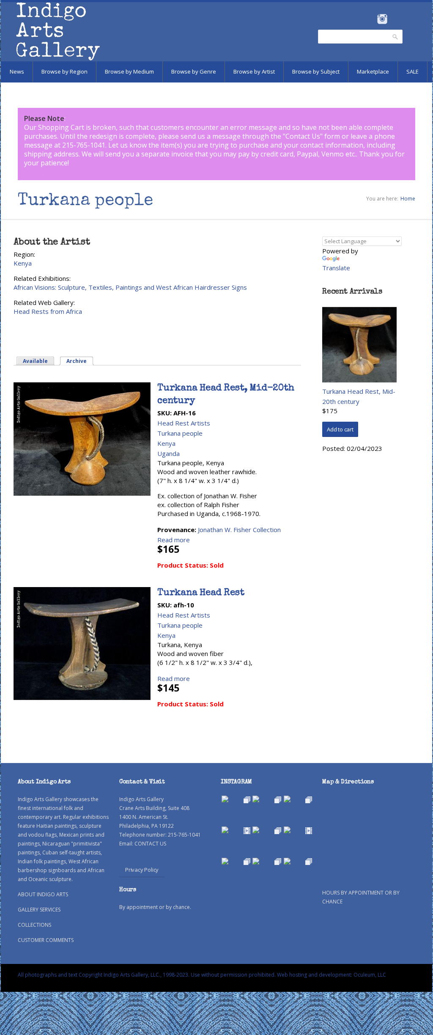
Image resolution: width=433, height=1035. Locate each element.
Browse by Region (64, 71)
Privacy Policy (142, 869)
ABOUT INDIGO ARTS (43, 894)
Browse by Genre (193, 71)
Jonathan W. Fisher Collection (239, 529)
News (17, 71)
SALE (412, 71)
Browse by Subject (316, 71)
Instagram (382, 19)
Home (407, 198)
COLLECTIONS (34, 924)
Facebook (370, 19)
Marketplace (373, 71)
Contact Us (302, 136)
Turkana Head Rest (200, 593)
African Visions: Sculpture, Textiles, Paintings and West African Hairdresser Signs (130, 287)
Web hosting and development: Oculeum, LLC (331, 974)
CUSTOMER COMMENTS (46, 940)
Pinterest (395, 19)
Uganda (168, 453)
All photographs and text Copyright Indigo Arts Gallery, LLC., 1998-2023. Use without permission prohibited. (147, 974)
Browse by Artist (254, 71)
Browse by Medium (129, 71)
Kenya (23, 263)
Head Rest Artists (183, 423)
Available (35, 361)
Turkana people (180, 433)
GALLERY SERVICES (39, 909)
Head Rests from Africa (48, 311)
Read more (173, 539)
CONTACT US (150, 843)
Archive (80, 361)
